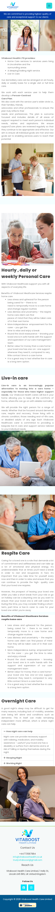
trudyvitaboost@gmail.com (27, 860)
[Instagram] (31, 887)
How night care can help (19, 731)
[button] (27, 731)
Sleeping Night (14, 757)
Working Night (14, 763)
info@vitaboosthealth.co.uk (27, 856)
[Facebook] (24, 887)
